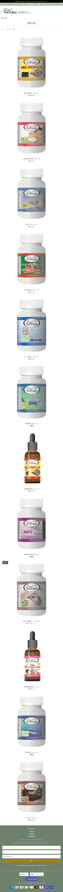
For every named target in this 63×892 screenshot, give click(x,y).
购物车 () (32, 4)
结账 (39, 4)
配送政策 (31, 831)
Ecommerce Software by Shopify (38, 883)
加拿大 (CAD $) (36, 874)
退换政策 (31, 834)
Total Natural (24, 883)
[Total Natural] (31, 11)
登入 (24, 4)
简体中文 (23, 874)
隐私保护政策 (31, 836)
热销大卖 (31, 23)
